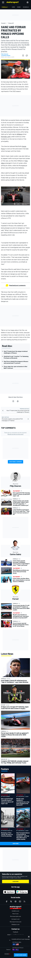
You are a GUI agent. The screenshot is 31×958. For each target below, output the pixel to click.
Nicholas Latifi (6, 136)
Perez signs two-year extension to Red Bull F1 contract (15, 367)
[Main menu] (3, 2)
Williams (19, 134)
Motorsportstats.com (15, 921)
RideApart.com (15, 924)
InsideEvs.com (15, 911)
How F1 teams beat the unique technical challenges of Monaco (15, 352)
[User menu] (27, 2)
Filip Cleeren (4, 54)
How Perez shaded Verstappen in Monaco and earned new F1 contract (16, 362)
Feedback (15, 932)
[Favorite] (23, 55)
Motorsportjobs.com (15, 916)
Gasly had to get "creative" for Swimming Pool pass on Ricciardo (16, 357)
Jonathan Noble (5, 55)
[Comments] (27, 55)
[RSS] (24, 901)
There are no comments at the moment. (15, 433)
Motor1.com (15, 913)
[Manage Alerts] (17, 401)
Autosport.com (16, 919)
